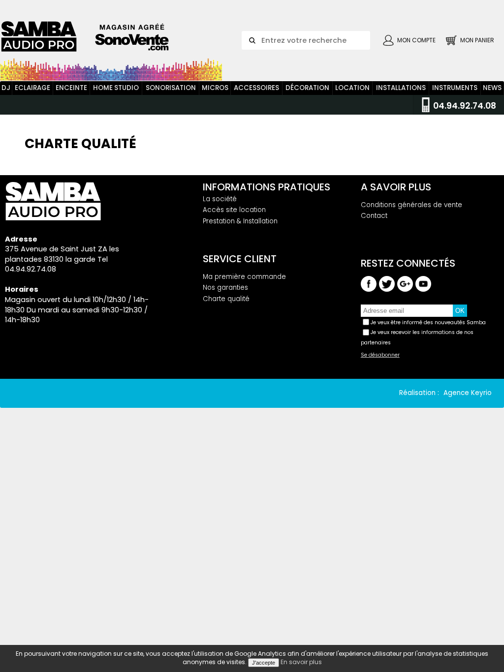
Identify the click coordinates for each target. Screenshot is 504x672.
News (492, 87)
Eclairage (32, 87)
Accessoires (256, 87)
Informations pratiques (266, 187)
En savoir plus (301, 662)
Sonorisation (171, 87)
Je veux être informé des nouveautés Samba (428, 322)
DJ (5, 87)
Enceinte (71, 87)
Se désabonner (380, 355)
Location (352, 87)
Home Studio (116, 87)
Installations (401, 87)
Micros (215, 87)
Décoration (307, 87)
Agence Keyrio (467, 392)
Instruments (454, 87)
